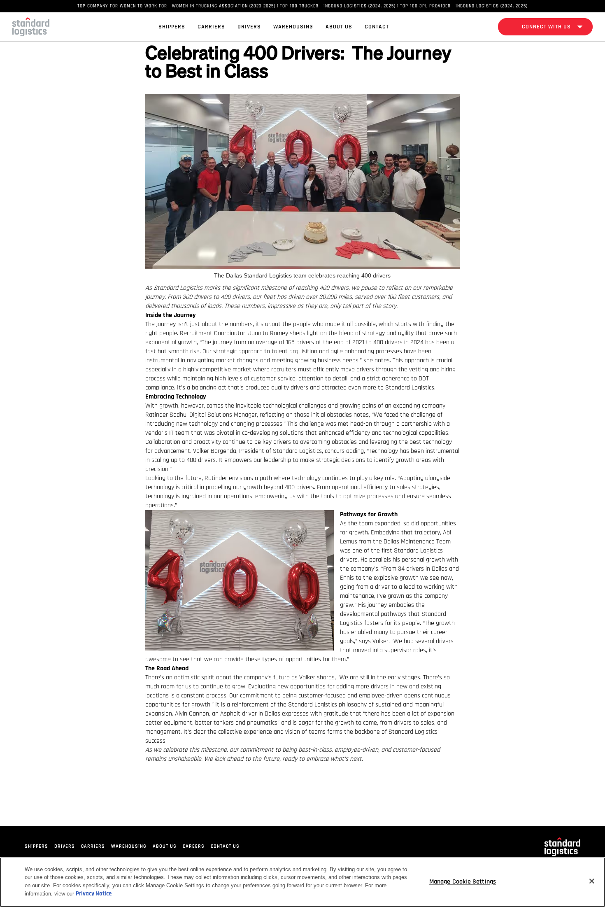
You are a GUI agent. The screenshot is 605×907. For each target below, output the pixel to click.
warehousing (129, 846)
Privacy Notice (94, 894)
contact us (225, 846)
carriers (93, 846)
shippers (36, 846)
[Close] (592, 881)
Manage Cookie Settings (462, 882)
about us (165, 846)
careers (194, 846)
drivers (64, 846)
